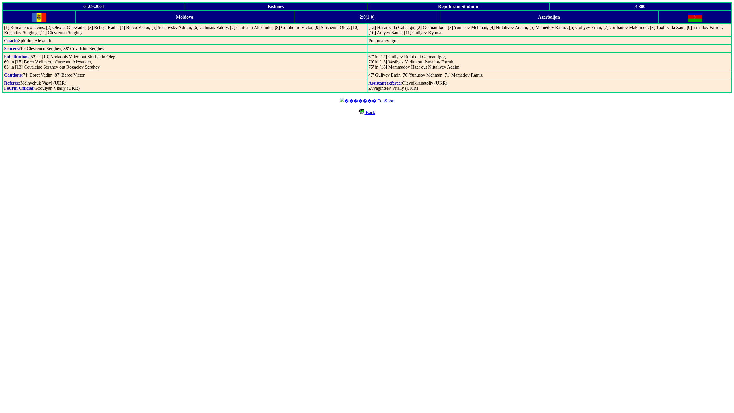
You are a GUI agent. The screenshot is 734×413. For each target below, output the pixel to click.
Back (370, 112)
